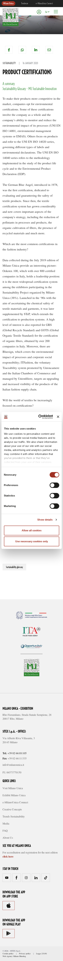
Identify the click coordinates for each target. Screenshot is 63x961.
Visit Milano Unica (13, 788)
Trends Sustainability (14, 816)
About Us (8, 837)
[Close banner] (58, 417)
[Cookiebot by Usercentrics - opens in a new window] (39, 417)
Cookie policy (8, 953)
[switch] (54, 485)
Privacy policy (25, 953)
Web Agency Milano (11, 956)
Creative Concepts (12, 809)
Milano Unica (8, 3)
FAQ (5, 830)
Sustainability (9, 63)
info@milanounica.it (13, 764)
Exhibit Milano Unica (14, 795)
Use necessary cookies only (31, 541)
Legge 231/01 (41, 953)
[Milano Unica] (10, 17)
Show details (45, 519)
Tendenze (24, 3)
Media (6, 823)
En (46, 12)
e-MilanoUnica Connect (44, 3)
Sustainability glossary (14, 567)
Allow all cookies (31, 530)
